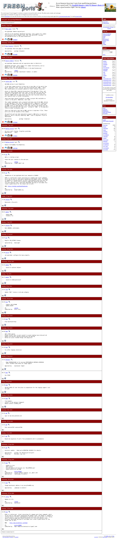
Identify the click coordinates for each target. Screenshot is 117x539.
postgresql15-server (107, 80)
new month (105, 149)
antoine (7, 199)
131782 (16, 501)
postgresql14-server (107, 78)
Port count (105, 125)
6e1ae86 (15, 54)
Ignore (104, 130)
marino (7, 252)
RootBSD (109, 28)
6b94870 (15, 39)
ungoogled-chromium (105, 70)
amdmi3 (7, 212)
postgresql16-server (107, 82)
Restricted (105, 133)
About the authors (106, 35)
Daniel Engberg (9, 60)
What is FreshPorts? (107, 34)
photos (83, 7)
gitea (104, 77)
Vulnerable (105, 136)
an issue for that (78, 16)
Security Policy (106, 40)
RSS (113, 536)
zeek (104, 72)
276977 (16, 70)
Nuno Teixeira (9, 46)
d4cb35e (15, 75)
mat (6, 154)
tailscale (104, 61)
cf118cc (15, 136)
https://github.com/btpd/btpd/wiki (18, 186)
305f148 (15, 148)
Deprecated (105, 128)
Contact (104, 44)
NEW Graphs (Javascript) (108, 121)
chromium (105, 64)
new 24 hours (106, 143)
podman (104, 75)
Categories (105, 109)
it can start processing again (64, 16)
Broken (104, 126)
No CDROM (106, 135)
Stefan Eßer (8, 81)
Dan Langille (105, 537)
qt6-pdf (104, 66)
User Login (105, 21)
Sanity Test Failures (107, 112)
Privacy (104, 41)
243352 (16, 162)
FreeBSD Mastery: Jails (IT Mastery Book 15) (88, 5)
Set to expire (105, 139)
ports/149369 (18, 471)
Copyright (96, 537)
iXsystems (112, 27)
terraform (105, 62)
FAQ (104, 37)
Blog (104, 43)
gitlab (104, 73)
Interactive (105, 141)
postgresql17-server (107, 83)
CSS (110, 536)
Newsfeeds (105, 113)
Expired (104, 138)
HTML (107, 536)
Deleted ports (105, 110)
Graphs (104, 119)
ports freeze (7, 16)
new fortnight (106, 148)
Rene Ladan (8, 29)
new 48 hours (106, 144)
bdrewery (7, 359)
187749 (16, 308)
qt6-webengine (106, 67)
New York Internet (106, 27)
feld (6, 289)
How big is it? (106, 39)
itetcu (7, 496)
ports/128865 (18, 525)
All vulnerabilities (109, 97)
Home (104, 108)
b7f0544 (15, 122)
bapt (6, 319)
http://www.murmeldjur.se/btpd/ (19, 522)
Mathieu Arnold (9, 128)
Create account (106, 23)
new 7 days (105, 146)
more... (104, 54)
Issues (104, 36)
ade (6, 413)
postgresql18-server (107, 85)
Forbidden (105, 131)
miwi (6, 302)
